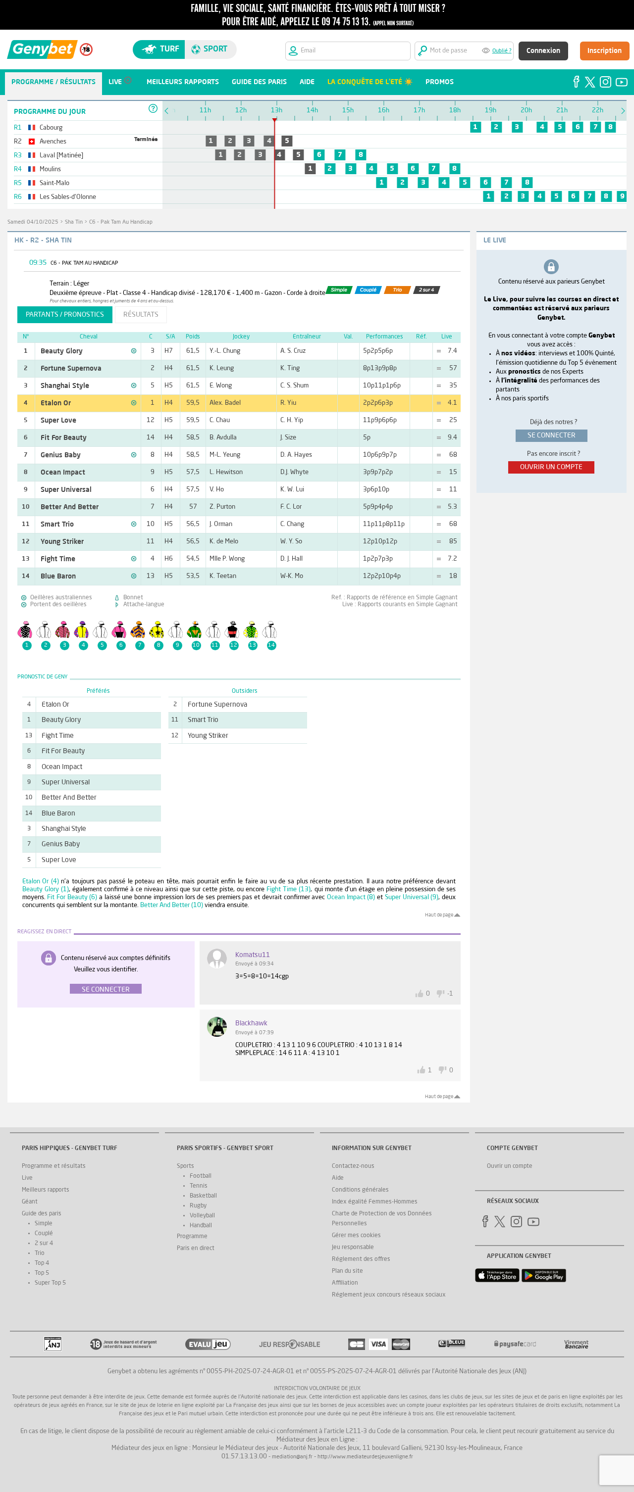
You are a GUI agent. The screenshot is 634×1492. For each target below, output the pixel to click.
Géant (30, 1202)
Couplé (44, 1234)
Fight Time (58, 559)
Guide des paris (41, 1214)
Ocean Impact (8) (351, 897)
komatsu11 (252, 955)
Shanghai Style (65, 386)
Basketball (203, 1196)
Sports (185, 1166)
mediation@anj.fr (292, 1457)
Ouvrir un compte (509, 1166)
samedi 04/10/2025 (32, 222)
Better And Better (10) (171, 905)
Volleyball (202, 1216)
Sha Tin (74, 222)
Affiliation (345, 1283)
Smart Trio (57, 524)
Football (200, 1176)
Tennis (199, 1186)
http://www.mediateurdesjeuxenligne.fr (365, 1457)
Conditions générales (360, 1190)
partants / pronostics (65, 314)
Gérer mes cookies (356, 1236)
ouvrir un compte (551, 467)
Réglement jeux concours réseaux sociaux (389, 1295)
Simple (44, 1224)
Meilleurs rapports (45, 1190)
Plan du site (347, 1271)
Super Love (58, 420)
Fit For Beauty (64, 437)
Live (27, 1178)
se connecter (552, 435)
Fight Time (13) (288, 889)
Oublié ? (502, 51)
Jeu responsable (353, 1248)
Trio (40, 1253)
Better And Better (70, 507)
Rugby (198, 1206)
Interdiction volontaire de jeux (317, 1389)
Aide (338, 1178)
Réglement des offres (361, 1259)
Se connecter (106, 989)
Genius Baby (61, 455)
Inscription (604, 51)
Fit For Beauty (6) (72, 897)
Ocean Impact (63, 472)
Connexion (543, 51)
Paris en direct (195, 1248)
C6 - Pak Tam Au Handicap (121, 222)
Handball (201, 1226)
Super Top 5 (50, 1283)
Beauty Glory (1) (45, 889)
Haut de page (439, 915)
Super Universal (66, 489)
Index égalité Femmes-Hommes (375, 1202)
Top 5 (42, 1273)
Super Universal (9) (411, 897)
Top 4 (42, 1263)
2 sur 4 (44, 1244)
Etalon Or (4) (40, 881)
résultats (140, 314)
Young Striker (62, 541)
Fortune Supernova (71, 368)
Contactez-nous (353, 1166)
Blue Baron (58, 576)
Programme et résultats (54, 1166)
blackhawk (251, 1023)
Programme (192, 1237)
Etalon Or (56, 403)
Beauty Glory (62, 351)
